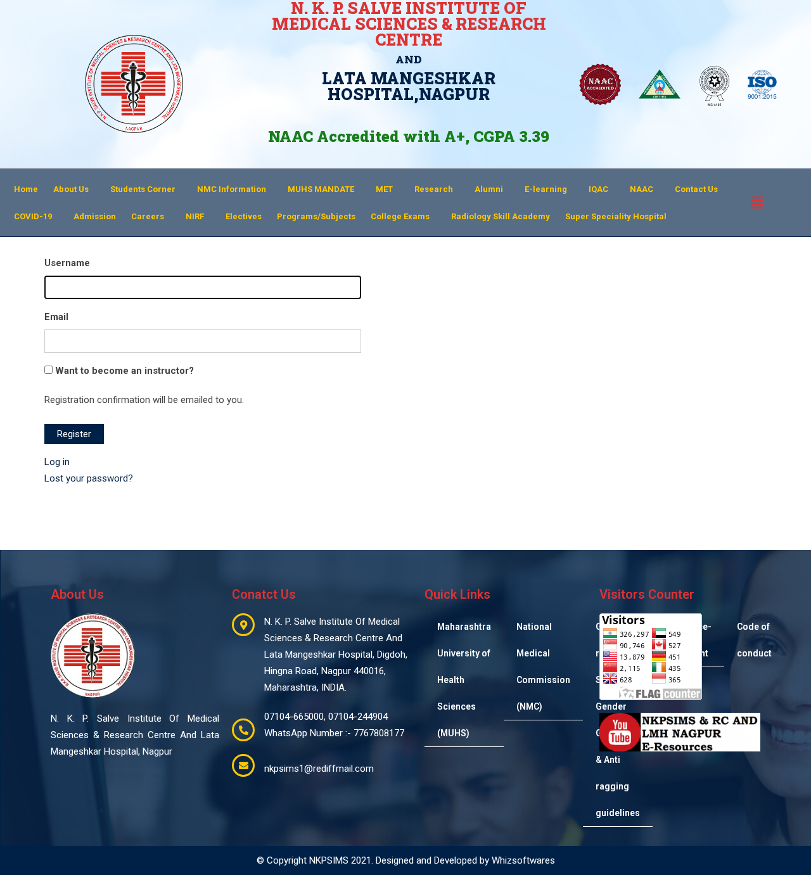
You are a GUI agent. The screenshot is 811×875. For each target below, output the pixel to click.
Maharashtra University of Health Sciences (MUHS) (464, 680)
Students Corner (143, 189)
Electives (244, 216)
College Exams (400, 216)
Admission (94, 216)
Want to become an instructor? (123, 370)
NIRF (195, 216)
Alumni (489, 189)
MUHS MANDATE (321, 189)
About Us (71, 189)
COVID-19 (33, 216)
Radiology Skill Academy (500, 216)
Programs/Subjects (316, 216)
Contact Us (696, 189)
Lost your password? (88, 478)
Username (67, 263)
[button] (74, 189)
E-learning (546, 189)
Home (26, 189)
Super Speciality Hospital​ (616, 216)
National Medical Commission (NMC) (543, 667)
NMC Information (231, 189)
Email (56, 317)
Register (74, 434)
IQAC (598, 189)
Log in (57, 462)
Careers (147, 216)
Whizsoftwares (523, 860)
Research (433, 189)
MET (384, 189)
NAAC (641, 189)
